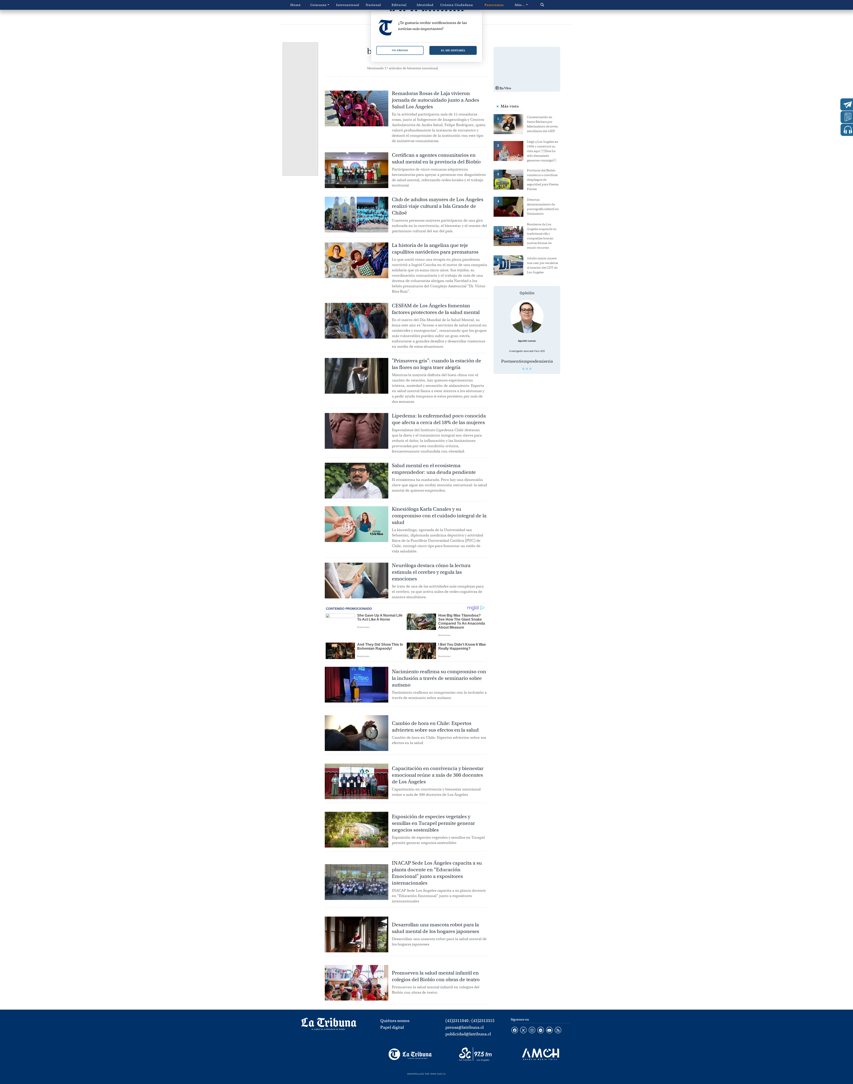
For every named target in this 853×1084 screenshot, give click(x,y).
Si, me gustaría (453, 50)
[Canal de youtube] (549, 1030)
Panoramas (494, 5)
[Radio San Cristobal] (475, 1054)
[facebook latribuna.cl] (514, 1030)
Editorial (399, 5)
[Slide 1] (523, 368)
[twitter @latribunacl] (523, 1030)
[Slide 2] (527, 368)
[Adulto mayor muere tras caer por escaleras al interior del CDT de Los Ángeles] (510, 265)
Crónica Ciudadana (456, 5)
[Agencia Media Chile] (540, 1054)
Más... (520, 5)
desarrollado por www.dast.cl (426, 1073)
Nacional (373, 5)
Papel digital (392, 1027)
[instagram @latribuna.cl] (532, 1030)
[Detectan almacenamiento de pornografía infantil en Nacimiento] (510, 206)
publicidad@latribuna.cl (468, 1033)
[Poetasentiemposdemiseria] (526, 316)
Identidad (425, 5)
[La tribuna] (329, 1025)
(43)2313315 (482, 1020)
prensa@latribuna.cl (464, 1027)
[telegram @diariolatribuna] (540, 1030)
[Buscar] (552, 4)
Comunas (318, 5)
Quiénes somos (394, 1020)
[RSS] (558, 1030)
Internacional (347, 5)
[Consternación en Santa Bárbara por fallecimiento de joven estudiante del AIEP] (510, 124)
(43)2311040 (456, 1020)
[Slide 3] (530, 368)
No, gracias (400, 50)
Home (295, 5)
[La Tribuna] (410, 1054)
